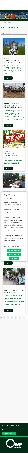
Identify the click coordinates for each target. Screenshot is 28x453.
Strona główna (8, 22)
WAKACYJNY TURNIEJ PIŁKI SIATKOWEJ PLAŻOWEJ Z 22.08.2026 (13, 105)
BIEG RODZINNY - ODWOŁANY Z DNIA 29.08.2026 (11, 155)
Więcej (7, 78)
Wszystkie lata (6, 33)
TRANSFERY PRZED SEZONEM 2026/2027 (12, 62)
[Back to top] (24, 449)
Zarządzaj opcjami (14, 250)
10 (26, 317)
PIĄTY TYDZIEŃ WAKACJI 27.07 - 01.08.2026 (13, 291)
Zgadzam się (14, 258)
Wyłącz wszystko (14, 254)
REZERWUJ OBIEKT (8, 433)
